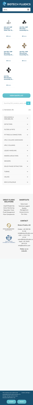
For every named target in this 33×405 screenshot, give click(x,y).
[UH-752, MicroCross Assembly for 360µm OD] (9, 70)
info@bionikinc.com (24, 245)
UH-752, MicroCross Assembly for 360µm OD (8, 77)
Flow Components (9, 214)
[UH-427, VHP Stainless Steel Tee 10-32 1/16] (9, 21)
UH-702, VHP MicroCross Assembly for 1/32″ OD (24, 53)
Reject (22, 401)
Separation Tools (9, 210)
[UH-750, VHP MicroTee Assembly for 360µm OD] (24, 21)
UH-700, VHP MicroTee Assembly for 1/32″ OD (8, 53)
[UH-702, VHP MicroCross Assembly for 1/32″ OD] (24, 45)
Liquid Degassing (8, 206)
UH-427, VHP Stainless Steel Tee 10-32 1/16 (8, 28)
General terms (24, 212)
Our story (24, 214)
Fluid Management (9, 212)
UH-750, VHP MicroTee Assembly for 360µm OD (24, 28)
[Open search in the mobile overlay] (16, 103)
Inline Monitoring (8, 208)
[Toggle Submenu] (27, 118)
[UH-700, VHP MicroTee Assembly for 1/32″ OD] (9, 45)
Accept (11, 401)
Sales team (24, 204)
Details (9, 36)
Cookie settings (26, 392)
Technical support (24, 206)
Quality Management (24, 209)
